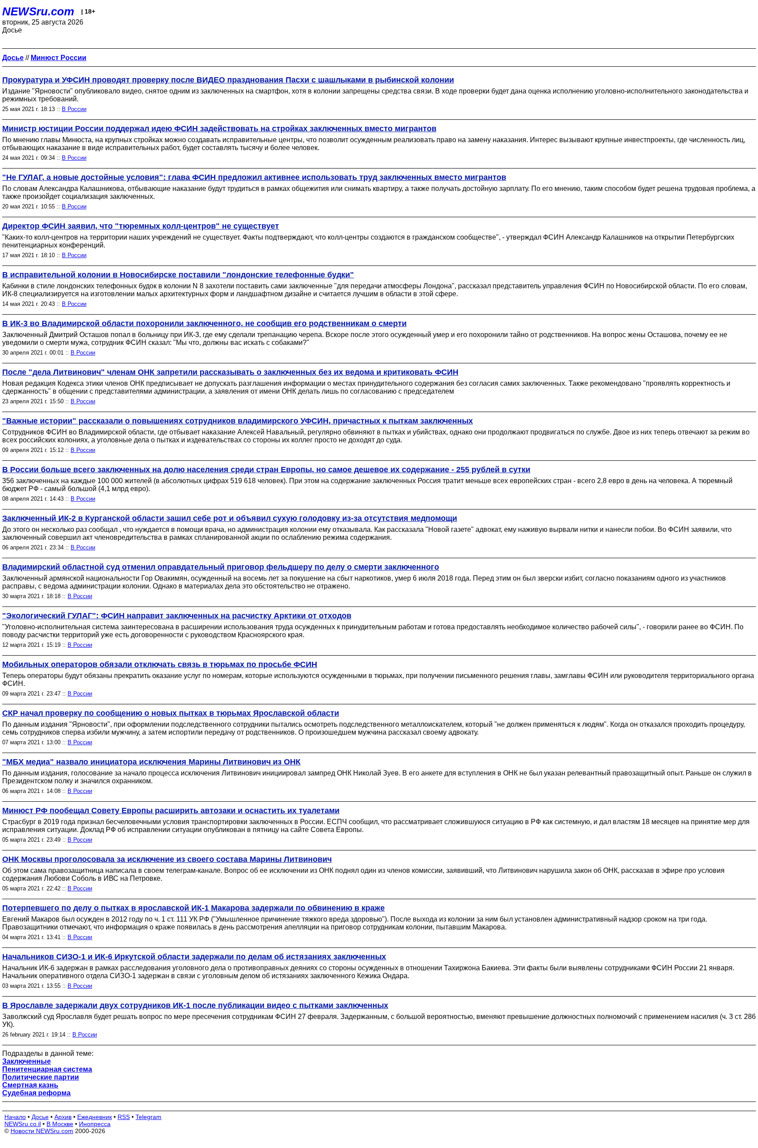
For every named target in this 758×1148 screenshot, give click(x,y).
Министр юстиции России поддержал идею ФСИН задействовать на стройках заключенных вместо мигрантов (219, 128)
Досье (40, 1116)
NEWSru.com (38, 11)
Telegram (148, 1116)
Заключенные (26, 1061)
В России (74, 109)
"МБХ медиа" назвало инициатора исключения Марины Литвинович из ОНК (151, 761)
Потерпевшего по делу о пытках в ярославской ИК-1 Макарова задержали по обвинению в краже (193, 908)
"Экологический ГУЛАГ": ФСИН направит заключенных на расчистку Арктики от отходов (176, 615)
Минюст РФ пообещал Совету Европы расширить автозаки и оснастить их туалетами (171, 810)
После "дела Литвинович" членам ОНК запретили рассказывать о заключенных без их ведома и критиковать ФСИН (230, 372)
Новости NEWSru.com (42, 1130)
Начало (15, 1116)
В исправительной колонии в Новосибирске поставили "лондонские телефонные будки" (178, 274)
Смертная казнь (30, 1085)
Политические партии (40, 1077)
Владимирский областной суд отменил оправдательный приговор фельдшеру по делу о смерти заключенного (220, 567)
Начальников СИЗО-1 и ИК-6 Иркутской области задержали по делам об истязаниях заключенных (194, 956)
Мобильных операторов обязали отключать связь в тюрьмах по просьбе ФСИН (159, 664)
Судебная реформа (36, 1093)
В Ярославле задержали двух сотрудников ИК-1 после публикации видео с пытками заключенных (195, 1005)
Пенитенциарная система (47, 1069)
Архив (63, 1116)
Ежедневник (94, 1116)
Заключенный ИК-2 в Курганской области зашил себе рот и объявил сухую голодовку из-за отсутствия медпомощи (229, 518)
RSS (124, 1116)
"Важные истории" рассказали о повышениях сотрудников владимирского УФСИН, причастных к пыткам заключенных (237, 420)
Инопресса (95, 1123)
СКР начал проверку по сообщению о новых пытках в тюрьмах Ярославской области (170, 713)
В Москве (59, 1123)
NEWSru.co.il (22, 1123)
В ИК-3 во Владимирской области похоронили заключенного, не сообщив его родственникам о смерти (204, 323)
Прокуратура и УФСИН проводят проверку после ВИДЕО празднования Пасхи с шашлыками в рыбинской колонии (228, 79)
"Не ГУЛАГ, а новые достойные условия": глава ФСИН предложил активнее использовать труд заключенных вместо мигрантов (254, 177)
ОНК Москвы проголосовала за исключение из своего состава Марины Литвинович (167, 859)
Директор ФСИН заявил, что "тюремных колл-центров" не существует (140, 226)
